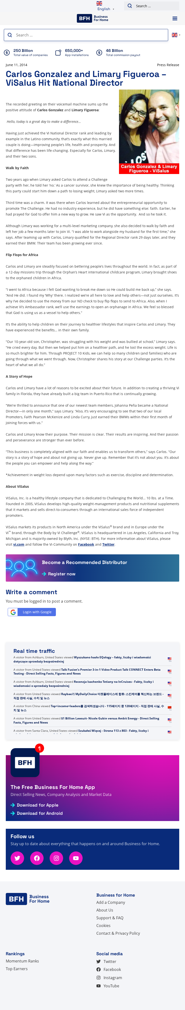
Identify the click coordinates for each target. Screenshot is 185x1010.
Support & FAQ (109, 917)
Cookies (103, 925)
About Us (104, 910)
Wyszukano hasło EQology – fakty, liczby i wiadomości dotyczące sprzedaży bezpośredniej (82, 659)
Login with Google (37, 612)
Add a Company (110, 902)
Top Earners (17, 968)
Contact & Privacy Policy (118, 933)
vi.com (18, 544)
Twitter (108, 544)
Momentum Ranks (22, 961)
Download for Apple (37, 805)
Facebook (86, 544)
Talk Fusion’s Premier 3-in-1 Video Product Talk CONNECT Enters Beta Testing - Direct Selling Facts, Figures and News (86, 672)
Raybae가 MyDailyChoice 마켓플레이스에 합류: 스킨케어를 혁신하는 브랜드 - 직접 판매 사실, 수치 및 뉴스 (88, 696)
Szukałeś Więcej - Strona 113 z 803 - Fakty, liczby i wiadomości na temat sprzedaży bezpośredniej (81, 733)
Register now (61, 574)
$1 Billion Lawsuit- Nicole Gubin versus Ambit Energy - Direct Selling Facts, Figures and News (86, 720)
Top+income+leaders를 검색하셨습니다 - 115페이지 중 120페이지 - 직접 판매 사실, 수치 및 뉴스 (88, 708)
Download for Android (40, 813)
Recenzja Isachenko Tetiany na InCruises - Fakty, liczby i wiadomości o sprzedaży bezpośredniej (83, 684)
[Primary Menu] (174, 18)
